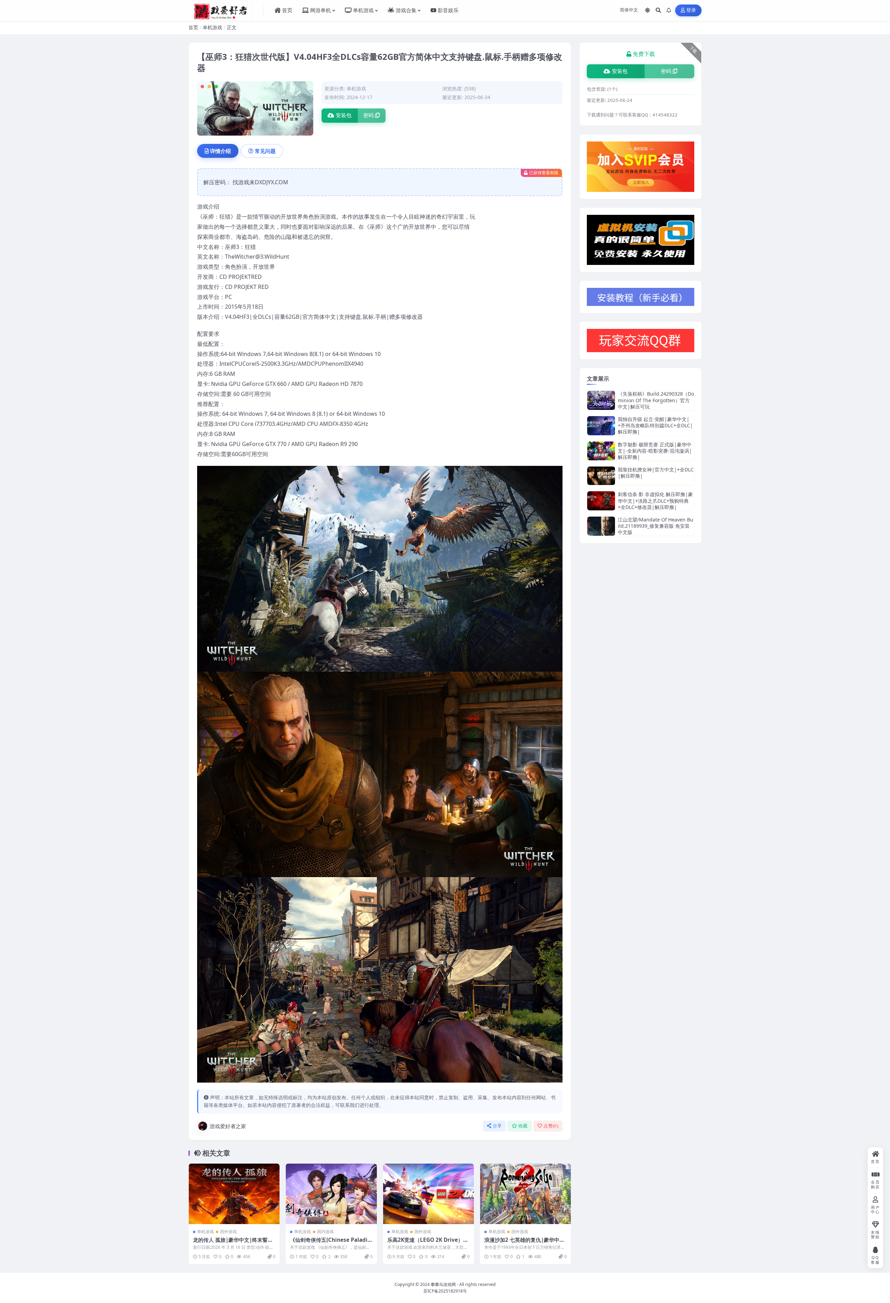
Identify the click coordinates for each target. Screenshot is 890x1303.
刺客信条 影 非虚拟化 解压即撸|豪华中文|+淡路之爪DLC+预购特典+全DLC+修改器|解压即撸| (655, 500)
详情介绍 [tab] (220, 150)
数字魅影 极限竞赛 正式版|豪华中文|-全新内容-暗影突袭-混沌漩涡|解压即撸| (655, 450)
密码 (368, 115)
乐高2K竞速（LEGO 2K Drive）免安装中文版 (427, 1243)
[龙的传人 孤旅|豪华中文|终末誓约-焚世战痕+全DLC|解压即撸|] (234, 1194)
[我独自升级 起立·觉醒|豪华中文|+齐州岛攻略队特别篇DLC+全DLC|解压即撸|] (601, 425)
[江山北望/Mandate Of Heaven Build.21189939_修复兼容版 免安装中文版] (601, 526)
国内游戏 (325, 1232)
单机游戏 (212, 27)
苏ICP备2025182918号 (445, 1291)
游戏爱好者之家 (228, 1126)
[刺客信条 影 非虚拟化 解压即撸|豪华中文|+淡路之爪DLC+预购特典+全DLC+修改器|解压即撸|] (601, 500)
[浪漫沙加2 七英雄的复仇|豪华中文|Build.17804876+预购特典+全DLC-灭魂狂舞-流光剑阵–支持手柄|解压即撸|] (525, 1194)
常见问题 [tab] (265, 150)
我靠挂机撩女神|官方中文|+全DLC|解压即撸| (656, 472)
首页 (193, 27)
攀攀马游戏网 (443, 1284)
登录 (691, 10)
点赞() (550, 1125)
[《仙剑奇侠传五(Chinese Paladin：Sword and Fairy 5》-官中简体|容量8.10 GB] (331, 1194)
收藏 (523, 1125)
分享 (497, 1125)
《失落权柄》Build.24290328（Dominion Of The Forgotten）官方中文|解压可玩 (656, 400)
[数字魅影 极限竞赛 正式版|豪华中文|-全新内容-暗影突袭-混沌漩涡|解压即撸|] (601, 451)
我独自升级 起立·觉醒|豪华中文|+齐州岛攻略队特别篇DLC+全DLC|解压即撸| (655, 425)
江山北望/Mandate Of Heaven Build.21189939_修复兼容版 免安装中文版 (655, 525)
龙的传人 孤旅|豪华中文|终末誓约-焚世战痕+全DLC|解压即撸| (234, 1243)
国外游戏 (228, 1232)
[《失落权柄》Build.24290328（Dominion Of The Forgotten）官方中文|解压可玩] (601, 400)
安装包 (344, 115)
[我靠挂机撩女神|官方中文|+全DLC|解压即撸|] (601, 476)
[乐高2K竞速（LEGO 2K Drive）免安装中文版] (428, 1194)
